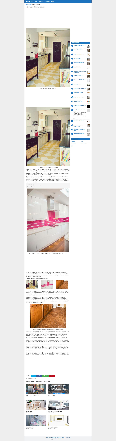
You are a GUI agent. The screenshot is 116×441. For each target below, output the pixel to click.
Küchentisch (73, 143)
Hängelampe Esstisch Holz (79, 54)
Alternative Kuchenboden (31, 378)
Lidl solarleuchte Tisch (78, 101)
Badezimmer (41, 1)
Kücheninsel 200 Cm (52, 395)
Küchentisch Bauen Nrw (78, 75)
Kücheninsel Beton (29, 411)
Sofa (72, 146)
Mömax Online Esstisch (78, 92)
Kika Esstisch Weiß (77, 58)
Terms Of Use (59, 437)
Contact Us (51, 437)
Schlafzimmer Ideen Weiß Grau (80, 88)
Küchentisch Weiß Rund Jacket (80, 79)
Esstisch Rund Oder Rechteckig (80, 105)
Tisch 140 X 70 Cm (77, 66)
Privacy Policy (68, 437)
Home (36, 1)
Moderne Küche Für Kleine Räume (55, 411)
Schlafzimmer (47, 1)
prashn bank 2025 (63, 438)
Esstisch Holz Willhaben (78, 49)
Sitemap (47, 437)
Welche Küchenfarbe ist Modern (32, 395)
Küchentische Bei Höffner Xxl (79, 45)
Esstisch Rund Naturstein (78, 96)
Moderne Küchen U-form (53, 427)
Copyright (54, 437)
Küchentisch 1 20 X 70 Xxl (79, 120)
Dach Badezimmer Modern (79, 62)
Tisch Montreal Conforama (79, 133)
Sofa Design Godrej (77, 84)
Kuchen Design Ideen (30, 427)
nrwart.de (29, 1)
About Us (63, 437)
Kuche (52, 1)
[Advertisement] (48, 19)
